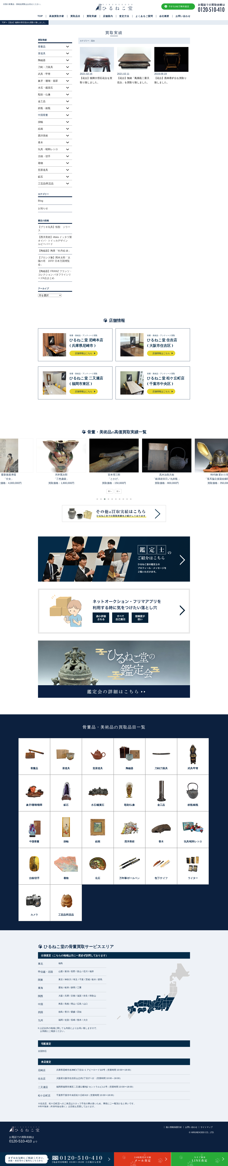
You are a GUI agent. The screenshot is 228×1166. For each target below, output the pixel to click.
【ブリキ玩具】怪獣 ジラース (54, 229)
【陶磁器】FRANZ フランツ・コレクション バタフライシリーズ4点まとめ (55, 274)
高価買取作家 (56, 16)
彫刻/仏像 (129, 805)
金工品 (41, 101)
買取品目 (75, 16)
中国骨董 (34, 841)
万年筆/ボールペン (129, 878)
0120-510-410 (23, 1141)
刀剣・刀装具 (45, 67)
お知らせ (43, 208)
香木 (40, 142)
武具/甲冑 (193, 768)
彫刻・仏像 (44, 94)
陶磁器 (41, 60)
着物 (40, 163)
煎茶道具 (43, 170)
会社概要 (164, 16)
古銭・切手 (44, 156)
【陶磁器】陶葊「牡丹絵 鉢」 (54, 250)
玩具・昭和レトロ (48, 149)
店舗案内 (108, 16)
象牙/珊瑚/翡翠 (34, 805)
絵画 (40, 128)
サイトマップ (207, 1127)
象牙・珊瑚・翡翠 (48, 81)
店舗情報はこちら (83, 353)
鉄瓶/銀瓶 (193, 805)
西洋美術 (43, 135)
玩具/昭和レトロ (193, 841)
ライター (193, 878)
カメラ (34, 914)
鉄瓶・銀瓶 (44, 108)
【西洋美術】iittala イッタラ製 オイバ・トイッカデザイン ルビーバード (55, 240)
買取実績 (92, 16)
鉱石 (40, 176)
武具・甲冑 (44, 74)
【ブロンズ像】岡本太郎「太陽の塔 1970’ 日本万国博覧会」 (54, 261)
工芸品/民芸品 (46, 183)
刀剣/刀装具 (161, 768)
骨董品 (34, 768)
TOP (40, 16)
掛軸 (40, 122)
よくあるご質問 (144, 16)
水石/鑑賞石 (97, 805)
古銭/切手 (34, 878)
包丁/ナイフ (161, 878)
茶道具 (66, 768)
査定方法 (124, 16)
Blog (40, 200)
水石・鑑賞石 (45, 87)
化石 (97, 878)
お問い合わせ (183, 16)
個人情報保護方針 (174, 1127)
